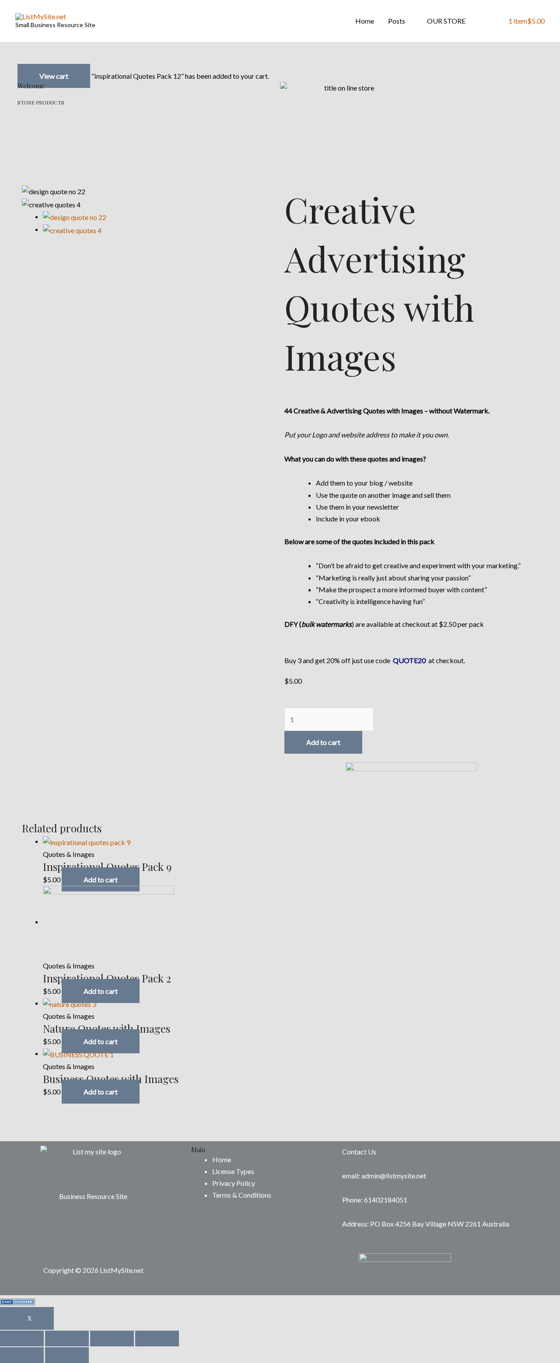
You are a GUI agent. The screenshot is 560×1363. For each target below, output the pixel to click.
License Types (233, 1171)
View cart (53, 76)
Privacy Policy (233, 1183)
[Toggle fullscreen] (112, 1338)
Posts (396, 21)
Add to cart (323, 742)
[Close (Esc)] (22, 1338)
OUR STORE (446, 21)
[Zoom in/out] (157, 1338)
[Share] (67, 1338)
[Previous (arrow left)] (22, 1355)
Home (364, 21)
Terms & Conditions (241, 1195)
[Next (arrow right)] (67, 1355)
